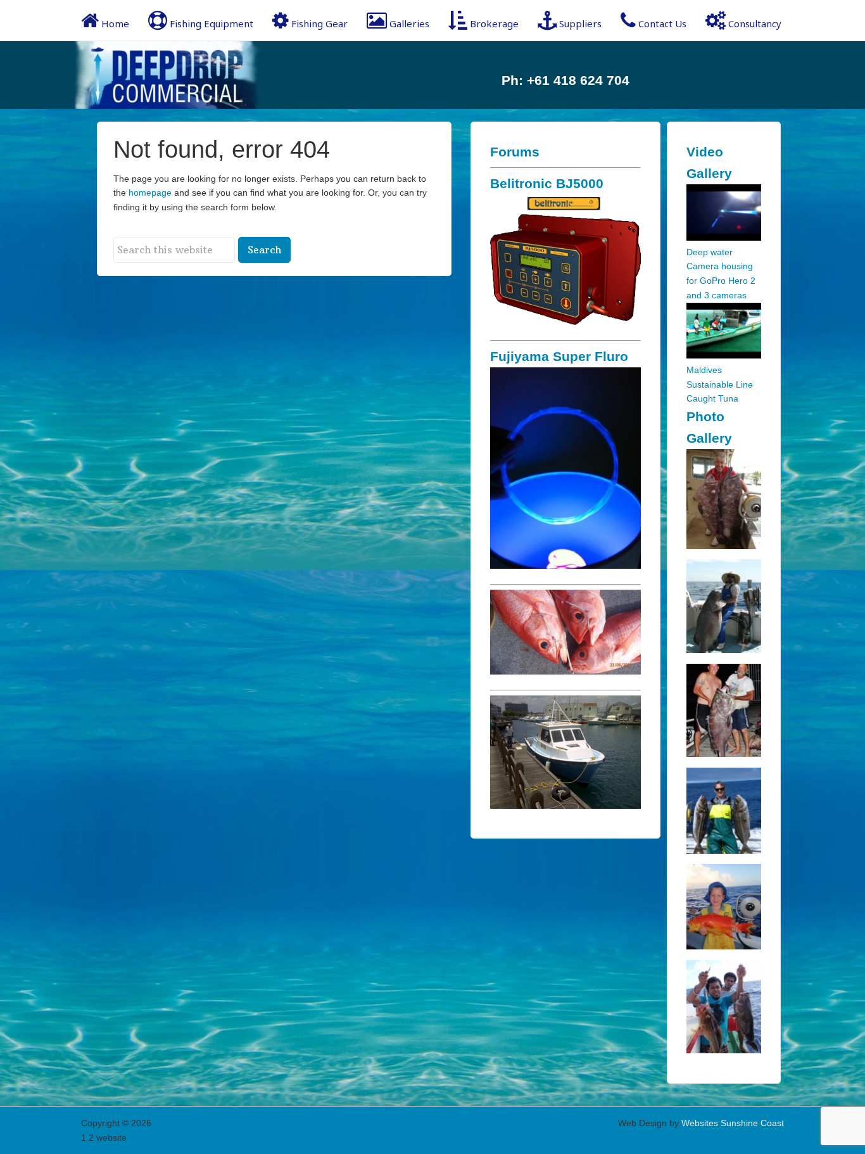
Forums (515, 151)
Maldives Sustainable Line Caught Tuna (719, 384)
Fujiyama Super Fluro (559, 356)
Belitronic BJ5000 (546, 183)
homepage (150, 192)
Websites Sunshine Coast (732, 1123)
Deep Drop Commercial (182, 75)
